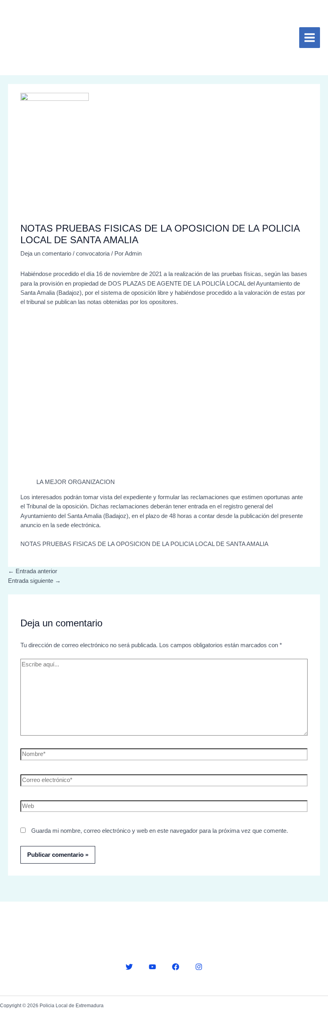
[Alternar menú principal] (309, 37)
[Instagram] (198, 966)
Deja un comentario (45, 253)
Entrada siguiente (34, 581)
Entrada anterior (32, 571)
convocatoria (93, 253)
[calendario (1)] (81, 396)
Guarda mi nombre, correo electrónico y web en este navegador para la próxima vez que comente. (159, 831)
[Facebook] (175, 966)
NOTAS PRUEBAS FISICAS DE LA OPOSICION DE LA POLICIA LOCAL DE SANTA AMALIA (144, 544)
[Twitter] (129, 966)
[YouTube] (152, 966)
